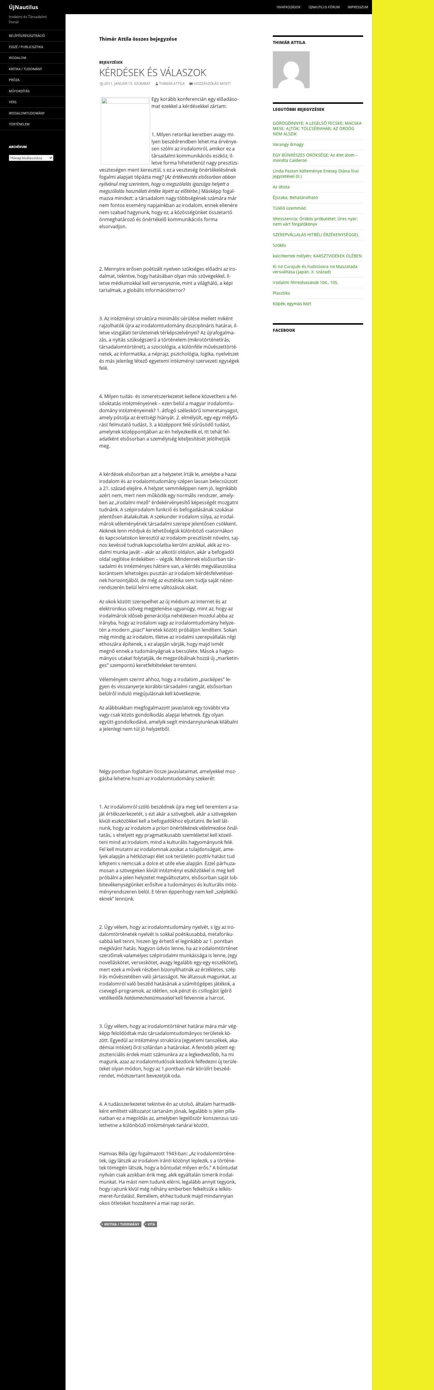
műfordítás (19, 91)
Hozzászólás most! (212, 83)
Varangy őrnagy (288, 144)
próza (14, 80)
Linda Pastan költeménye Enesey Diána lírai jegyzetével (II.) (316, 173)
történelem (19, 124)
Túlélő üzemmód (289, 208)
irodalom (17, 57)
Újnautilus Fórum (324, 7)
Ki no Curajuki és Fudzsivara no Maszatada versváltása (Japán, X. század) (315, 269)
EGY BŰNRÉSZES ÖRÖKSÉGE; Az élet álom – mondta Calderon (315, 157)
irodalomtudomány (27, 113)
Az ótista (281, 187)
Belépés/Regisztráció (27, 35)
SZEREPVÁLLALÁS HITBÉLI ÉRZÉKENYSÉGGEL (316, 234)
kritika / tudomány (121, 1224)
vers (13, 102)
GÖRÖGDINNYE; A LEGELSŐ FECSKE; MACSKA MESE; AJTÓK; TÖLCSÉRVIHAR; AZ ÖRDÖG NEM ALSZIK (317, 128)
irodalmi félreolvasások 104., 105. (305, 282)
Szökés (279, 245)
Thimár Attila (172, 83)
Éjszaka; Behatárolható (295, 197)
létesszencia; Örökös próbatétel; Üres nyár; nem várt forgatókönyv (315, 221)
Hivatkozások (289, 7)
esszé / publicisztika (26, 47)
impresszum (358, 7)
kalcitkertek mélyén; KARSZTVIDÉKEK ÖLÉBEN (317, 256)
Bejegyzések (111, 62)
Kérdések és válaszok (152, 72)
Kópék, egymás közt (292, 303)
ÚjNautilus (23, 7)
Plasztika (281, 293)
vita (151, 1224)
